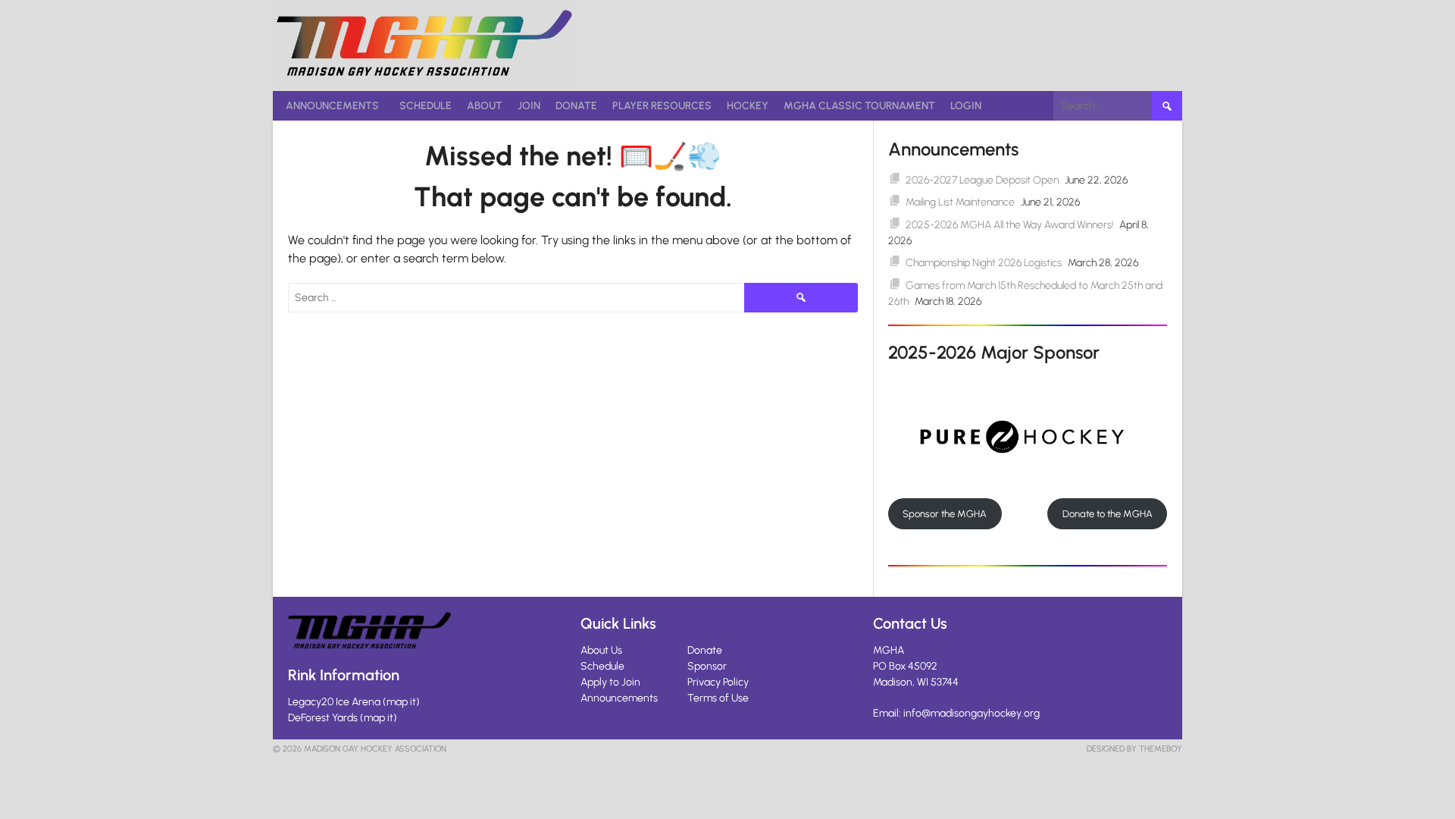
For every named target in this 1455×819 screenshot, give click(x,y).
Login (965, 105)
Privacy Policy (718, 682)
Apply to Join (610, 682)
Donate (576, 105)
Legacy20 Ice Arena (334, 701)
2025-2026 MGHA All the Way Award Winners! (1009, 224)
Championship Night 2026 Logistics (984, 262)
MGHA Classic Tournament (859, 105)
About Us (601, 650)
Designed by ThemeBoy (1134, 749)
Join (529, 105)
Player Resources (662, 105)
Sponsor (707, 666)
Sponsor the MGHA (945, 513)
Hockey (747, 105)
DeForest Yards (323, 717)
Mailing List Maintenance (960, 202)
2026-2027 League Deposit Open (982, 180)
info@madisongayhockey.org (971, 713)
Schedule (425, 105)
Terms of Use (718, 698)
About (484, 105)
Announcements (332, 105)
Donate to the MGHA (1107, 513)
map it (401, 701)
